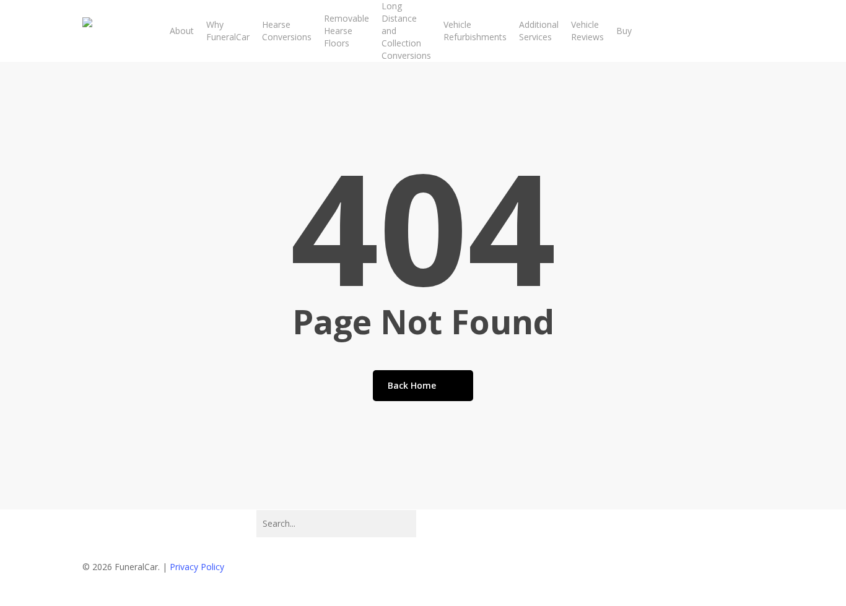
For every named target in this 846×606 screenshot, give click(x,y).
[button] (423, 598)
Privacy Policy (197, 567)
